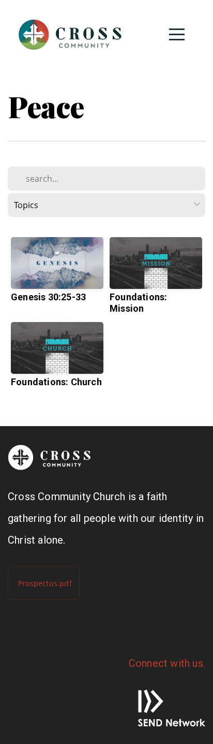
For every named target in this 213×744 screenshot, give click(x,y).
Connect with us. (167, 663)
